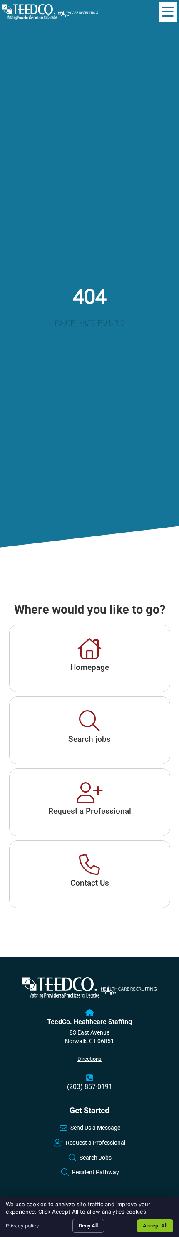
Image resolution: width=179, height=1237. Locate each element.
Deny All (88, 1225)
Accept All (155, 1225)
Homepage (89, 667)
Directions (89, 1059)
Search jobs (89, 739)
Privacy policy (22, 1225)
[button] (168, 12)
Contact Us (89, 883)
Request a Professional (89, 811)
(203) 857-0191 (89, 1087)
